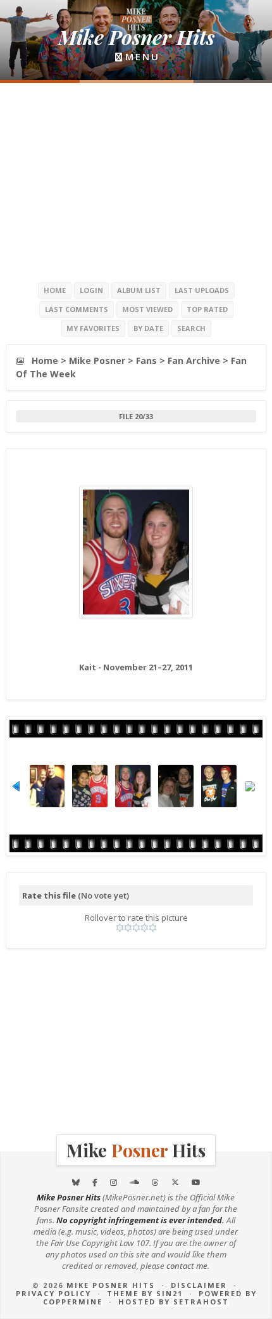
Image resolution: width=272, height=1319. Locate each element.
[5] (153, 927)
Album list (139, 290)
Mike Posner (97, 360)
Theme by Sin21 (145, 1293)
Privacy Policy (53, 1293)
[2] (128, 927)
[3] (136, 927)
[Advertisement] (136, 181)
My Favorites (93, 328)
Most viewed (147, 309)
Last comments (76, 309)
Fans (146, 360)
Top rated (207, 309)
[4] (144, 927)
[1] (120, 927)
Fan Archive (194, 360)
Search (191, 328)
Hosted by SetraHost (173, 1301)
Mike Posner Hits (110, 1285)
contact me (186, 1265)
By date (148, 328)
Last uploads (202, 290)
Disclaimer (199, 1285)
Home (55, 290)
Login (91, 290)
